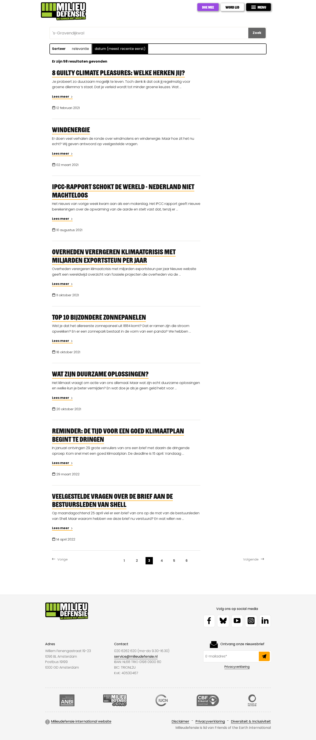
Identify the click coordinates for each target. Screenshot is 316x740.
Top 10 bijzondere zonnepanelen (99, 316)
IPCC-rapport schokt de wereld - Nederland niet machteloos (123, 190)
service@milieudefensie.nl (136, 656)
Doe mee (208, 7)
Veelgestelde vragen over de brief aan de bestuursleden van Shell (112, 500)
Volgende (251, 559)
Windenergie (71, 129)
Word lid (232, 7)
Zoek (257, 32)
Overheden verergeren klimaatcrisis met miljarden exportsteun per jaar (114, 255)
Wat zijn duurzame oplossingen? (100, 373)
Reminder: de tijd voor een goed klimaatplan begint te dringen (118, 434)
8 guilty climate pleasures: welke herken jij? (118, 72)
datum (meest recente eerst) (120, 48)
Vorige (62, 559)
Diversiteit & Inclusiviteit (251, 722)
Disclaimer (180, 722)
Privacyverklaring (237, 667)
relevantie (80, 48)
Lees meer (61, 96)
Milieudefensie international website (81, 722)
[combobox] (89, 32)
